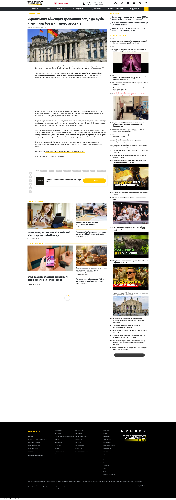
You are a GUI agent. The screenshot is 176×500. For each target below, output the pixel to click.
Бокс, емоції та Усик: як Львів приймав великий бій (130, 199)
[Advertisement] (71, 92)
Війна (48, 9)
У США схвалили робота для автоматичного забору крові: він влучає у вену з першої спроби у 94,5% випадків (129, 342)
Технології (106, 465)
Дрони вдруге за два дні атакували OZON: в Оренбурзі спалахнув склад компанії (130, 18)
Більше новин (129, 355)
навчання (76, 170)
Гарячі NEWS (78, 439)
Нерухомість (135, 9)
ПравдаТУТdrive (59, 451)
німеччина (101, 170)
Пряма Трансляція (32, 448)
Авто (104, 468)
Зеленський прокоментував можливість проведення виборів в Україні (129, 156)
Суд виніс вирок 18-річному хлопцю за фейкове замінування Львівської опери (130, 294)
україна (43, 170)
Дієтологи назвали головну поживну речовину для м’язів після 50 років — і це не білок (129, 336)
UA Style (57, 448)
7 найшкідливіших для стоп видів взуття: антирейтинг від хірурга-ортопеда (130, 89)
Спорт (105, 471)
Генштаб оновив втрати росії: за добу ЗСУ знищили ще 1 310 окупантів (129, 29)
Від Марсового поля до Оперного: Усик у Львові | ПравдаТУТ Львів (130, 262)
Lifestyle (105, 451)
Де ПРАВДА (58, 445)
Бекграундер (79, 430)
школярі (67, 170)
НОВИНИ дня (58, 430)
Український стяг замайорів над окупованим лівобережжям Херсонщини (127, 141)
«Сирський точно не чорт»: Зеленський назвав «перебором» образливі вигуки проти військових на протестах (129, 320)
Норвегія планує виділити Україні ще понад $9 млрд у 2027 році (130, 331)
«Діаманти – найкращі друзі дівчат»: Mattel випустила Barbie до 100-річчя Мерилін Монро (130, 50)
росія (51, 170)
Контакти (33, 431)
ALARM (57, 439)
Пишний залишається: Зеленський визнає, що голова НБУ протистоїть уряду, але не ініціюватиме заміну (129, 77)
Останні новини (118, 36)
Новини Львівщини (115, 9)
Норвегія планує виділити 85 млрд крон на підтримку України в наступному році (130, 146)
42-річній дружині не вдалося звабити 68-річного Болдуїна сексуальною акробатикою (129, 94)
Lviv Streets (78, 433)
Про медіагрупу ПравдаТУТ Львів (37, 439)
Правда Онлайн (79, 445)
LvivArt (56, 457)
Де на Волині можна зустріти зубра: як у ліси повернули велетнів (131, 151)
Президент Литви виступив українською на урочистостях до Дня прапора (126, 326)
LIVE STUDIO (58, 442)
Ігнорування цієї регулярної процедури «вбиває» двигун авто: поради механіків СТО (129, 130)
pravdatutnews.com (57, 157)
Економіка (61, 9)
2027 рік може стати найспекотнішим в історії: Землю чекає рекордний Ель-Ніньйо (130, 42)
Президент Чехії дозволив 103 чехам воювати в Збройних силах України (91, 233)
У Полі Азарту (79, 448)
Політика (34, 9)
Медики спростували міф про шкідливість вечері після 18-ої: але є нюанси (130, 136)
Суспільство (33, 14)
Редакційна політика (33, 442)
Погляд (105, 460)
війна (59, 170)
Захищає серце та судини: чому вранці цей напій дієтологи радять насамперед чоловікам (91, 270)
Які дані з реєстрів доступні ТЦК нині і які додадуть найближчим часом (91, 280)
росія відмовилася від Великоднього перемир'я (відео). (65, 151)
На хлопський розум (81, 436)
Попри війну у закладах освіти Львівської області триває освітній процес (48, 234)
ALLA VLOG (78, 454)
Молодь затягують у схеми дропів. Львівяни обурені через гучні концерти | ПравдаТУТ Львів (129, 229)
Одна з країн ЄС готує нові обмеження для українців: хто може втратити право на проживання (128, 124)
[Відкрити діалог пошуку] (146, 3)
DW (102, 68)
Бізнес (105, 463)
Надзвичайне (96, 9)
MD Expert (58, 433)
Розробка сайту (139, 486)
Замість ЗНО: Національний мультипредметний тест (87, 224)
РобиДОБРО (78, 442)
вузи (92, 170)
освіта (86, 170)
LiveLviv (57, 454)
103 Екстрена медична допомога (64, 436)
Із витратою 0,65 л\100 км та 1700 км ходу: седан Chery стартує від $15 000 (130, 83)
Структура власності (33, 445)
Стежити (94, 181)
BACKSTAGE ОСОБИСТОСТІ (82, 451)
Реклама (30, 436)
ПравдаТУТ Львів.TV (109, 474)
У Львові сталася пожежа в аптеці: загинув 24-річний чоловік (130, 24)
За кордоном (78, 9)
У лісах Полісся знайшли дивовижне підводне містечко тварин (130, 193)
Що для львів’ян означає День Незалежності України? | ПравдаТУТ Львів (129, 161)
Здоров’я (106, 454)
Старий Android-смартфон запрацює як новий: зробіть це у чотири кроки (47, 278)
